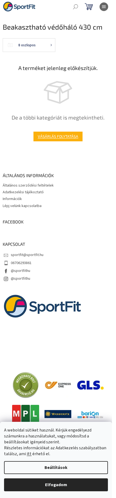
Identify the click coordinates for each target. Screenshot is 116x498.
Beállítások (56, 468)
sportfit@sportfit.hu (27, 255)
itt (29, 454)
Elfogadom (56, 485)
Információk (12, 199)
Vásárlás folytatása (58, 136)
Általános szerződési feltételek (28, 185)
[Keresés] (75, 6)
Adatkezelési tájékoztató (23, 192)
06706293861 (21, 263)
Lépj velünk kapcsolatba (22, 206)
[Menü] (103, 6)
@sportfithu (20, 270)
